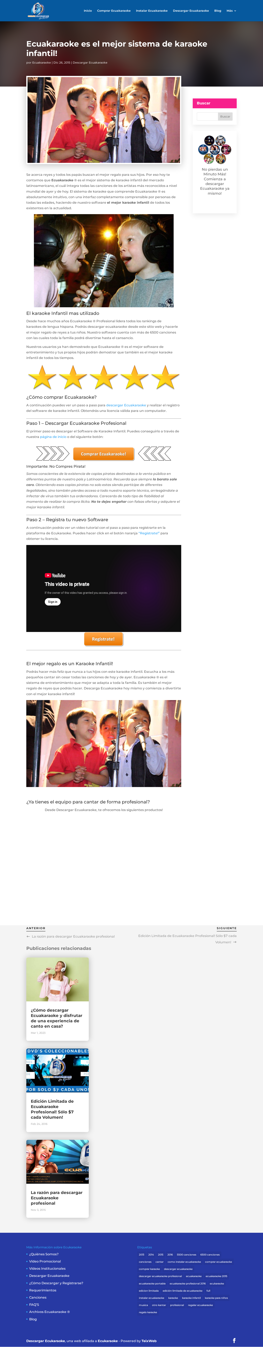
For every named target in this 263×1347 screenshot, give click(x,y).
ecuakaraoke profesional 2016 (188, 1283)
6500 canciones (210, 1254)
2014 (151, 1254)
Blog (217, 11)
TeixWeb (149, 1341)
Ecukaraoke (108, 1341)
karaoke (173, 1297)
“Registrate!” (149, 533)
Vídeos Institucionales (47, 1268)
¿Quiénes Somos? (44, 1254)
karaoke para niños (216, 1297)
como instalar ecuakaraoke (184, 1261)
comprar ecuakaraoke (218, 1261)
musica (143, 1305)
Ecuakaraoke (41, 62)
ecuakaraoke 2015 (216, 1276)
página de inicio (53, 437)
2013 (141, 1254)
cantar (160, 1261)
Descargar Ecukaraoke (45, 1341)
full (208, 1290)
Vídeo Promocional (45, 1261)
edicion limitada (149, 1290)
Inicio (88, 11)
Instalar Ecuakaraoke (152, 11)
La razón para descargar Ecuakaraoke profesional (57, 1198)
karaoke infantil (191, 1297)
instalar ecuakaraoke (151, 1297)
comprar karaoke (149, 1268)
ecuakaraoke (194, 1276)
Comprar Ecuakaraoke (114, 11)
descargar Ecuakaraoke (126, 405)
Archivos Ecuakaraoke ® (49, 1312)
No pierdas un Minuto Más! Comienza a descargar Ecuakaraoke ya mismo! (215, 181)
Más (230, 11)
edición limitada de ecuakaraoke (182, 1290)
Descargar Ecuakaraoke (191, 11)
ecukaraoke (217, 1283)
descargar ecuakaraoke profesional (160, 1276)
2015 (160, 1254)
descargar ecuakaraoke (178, 1268)
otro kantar (159, 1305)
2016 (170, 1254)
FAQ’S (34, 1305)
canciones (145, 1261)
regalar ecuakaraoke (200, 1305)
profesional (177, 1305)
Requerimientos (42, 1290)
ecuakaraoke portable (152, 1283)
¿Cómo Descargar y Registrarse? (56, 1283)
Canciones (37, 1297)
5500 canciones (186, 1254)
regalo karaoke (148, 1312)
